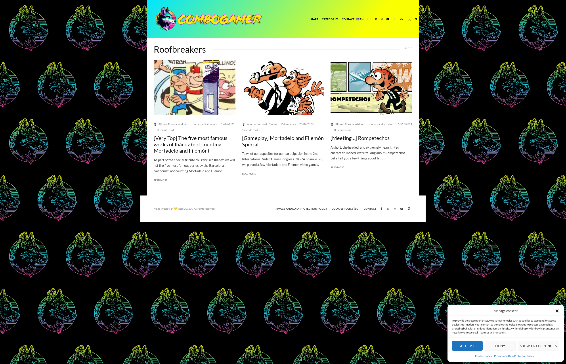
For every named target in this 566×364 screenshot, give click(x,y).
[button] (557, 311)
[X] (376, 19)
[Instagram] (382, 19)
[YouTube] (388, 19)
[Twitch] (394, 19)
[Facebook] (370, 19)
